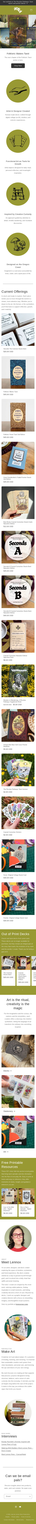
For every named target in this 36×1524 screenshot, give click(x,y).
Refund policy (20, 1519)
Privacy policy (15, 1516)
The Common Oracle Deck (8, 973)
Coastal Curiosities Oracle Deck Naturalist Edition (22, 976)
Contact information (9, 1519)
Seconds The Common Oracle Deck (15, 349)
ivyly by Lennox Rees (17, 1514)
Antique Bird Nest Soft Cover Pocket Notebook (15, 745)
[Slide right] (22, 990)
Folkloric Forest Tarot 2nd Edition (14, 434)
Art (5, 1152)
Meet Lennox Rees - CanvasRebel (14, 1454)
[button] (31, 10)
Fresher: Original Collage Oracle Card (16, 918)
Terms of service (25, 1516)
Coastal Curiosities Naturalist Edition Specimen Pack (15, 656)
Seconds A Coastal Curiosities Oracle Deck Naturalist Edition (17, 567)
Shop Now (18, 65)
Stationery (8, 1111)
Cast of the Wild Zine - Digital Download (9, 1208)
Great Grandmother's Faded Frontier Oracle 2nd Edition (17, 478)
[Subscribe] (30, 1496)
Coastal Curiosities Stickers (12, 832)
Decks (6, 1071)
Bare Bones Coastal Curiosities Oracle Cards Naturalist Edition (18, 522)
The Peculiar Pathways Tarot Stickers (16, 789)
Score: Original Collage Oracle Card (15, 875)
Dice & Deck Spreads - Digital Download (25, 1208)
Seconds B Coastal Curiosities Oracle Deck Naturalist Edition (18, 612)
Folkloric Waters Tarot (11, 391)
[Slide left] (13, 990)
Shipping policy (30, 1519)
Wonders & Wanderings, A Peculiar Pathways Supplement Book (15, 701)
